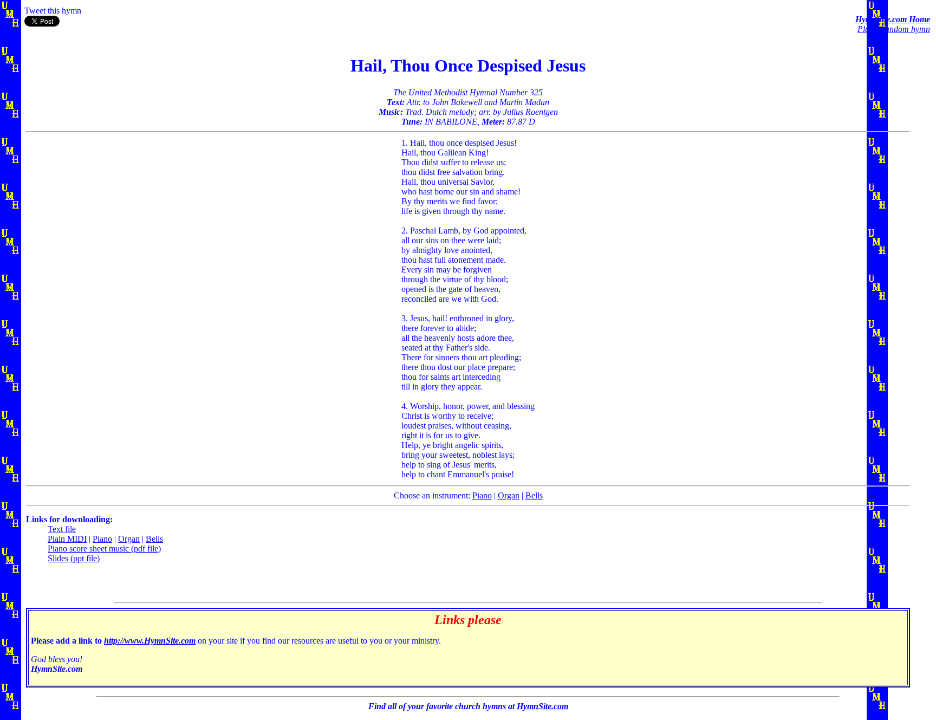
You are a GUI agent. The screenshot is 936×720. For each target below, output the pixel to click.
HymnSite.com (542, 706)
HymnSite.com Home (892, 19)
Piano (482, 495)
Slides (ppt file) (74, 558)
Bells (534, 495)
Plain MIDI (67, 538)
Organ (508, 495)
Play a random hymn (893, 29)
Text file (62, 529)
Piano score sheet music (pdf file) (104, 548)
